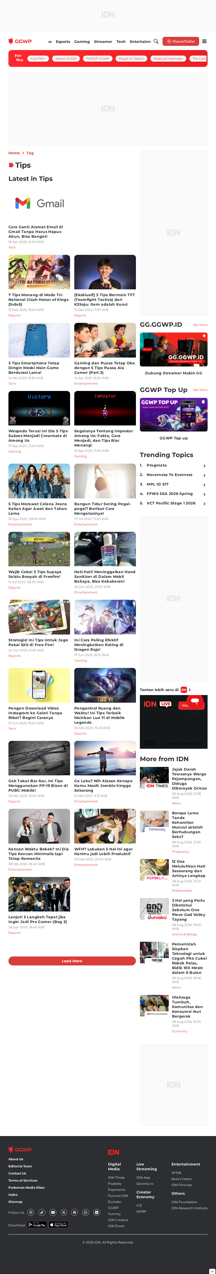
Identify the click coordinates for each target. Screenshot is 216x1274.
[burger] (204, 41)
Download (16, 1225)
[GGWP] (20, 41)
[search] (156, 41)
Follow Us (16, 1212)
